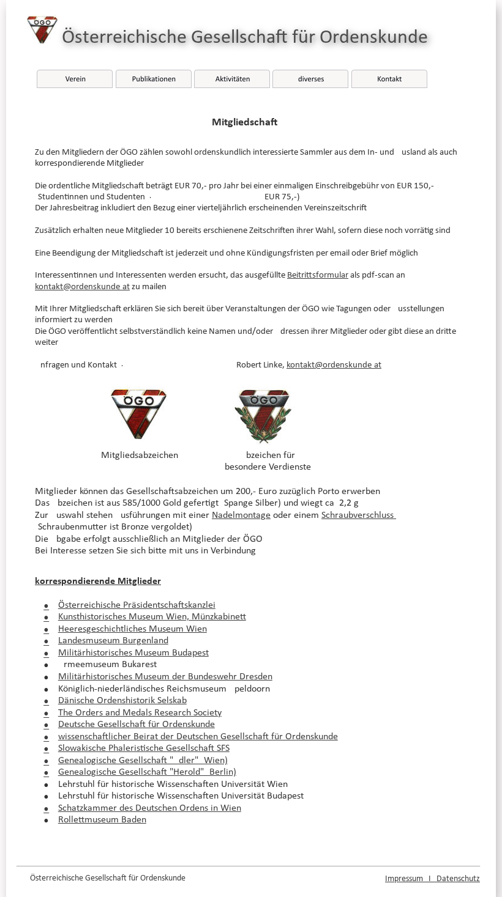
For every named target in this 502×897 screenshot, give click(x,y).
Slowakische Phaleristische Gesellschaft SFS (144, 748)
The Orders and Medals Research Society (140, 713)
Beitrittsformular (317, 275)
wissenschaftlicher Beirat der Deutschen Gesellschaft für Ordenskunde (198, 737)
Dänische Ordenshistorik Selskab (122, 701)
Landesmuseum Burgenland (113, 641)
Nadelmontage (241, 515)
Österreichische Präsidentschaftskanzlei (136, 605)
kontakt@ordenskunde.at (82, 287)
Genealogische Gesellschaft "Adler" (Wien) (143, 761)
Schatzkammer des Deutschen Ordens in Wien (149, 808)
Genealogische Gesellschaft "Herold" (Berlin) (147, 772)
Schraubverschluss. (358, 515)
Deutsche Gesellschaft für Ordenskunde (136, 724)
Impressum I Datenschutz (432, 879)
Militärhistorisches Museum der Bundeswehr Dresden (165, 677)
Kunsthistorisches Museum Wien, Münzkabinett (152, 617)
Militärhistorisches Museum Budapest (133, 653)
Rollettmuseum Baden (102, 820)
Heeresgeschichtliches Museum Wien (132, 629)
